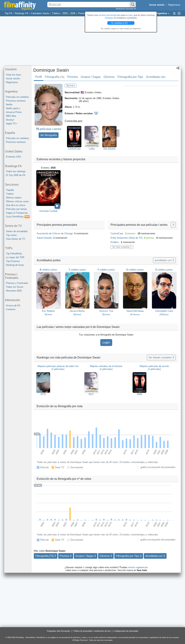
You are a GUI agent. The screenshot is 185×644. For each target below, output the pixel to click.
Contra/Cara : (133, 233)
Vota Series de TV (15, 239)
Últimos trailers (14, 197)
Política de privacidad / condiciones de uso (92, 631)
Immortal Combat (48, 211)
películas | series (48, 129)
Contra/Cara (74, 148)
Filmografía (54, 76)
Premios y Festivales (17, 283)
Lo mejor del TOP (15, 257)
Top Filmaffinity (14, 253)
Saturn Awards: (52, 237)
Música (165, 314)
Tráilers (56, 13)
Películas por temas (16, 209)
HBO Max (11, 116)
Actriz (72, 85)
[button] (178, 68)
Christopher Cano (164, 311)
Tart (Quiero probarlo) (109, 148)
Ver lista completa (121, 247)
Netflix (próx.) (13, 108)
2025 (65, 13)
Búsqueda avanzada (125, 9)
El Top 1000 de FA (15, 175)
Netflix (9, 104)
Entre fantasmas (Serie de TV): (142, 237)
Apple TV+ (11, 123)
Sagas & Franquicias (17, 212)
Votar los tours (13, 74)
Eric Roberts (48, 311)
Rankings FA (21, 13)
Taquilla (10, 190)
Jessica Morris (77, 311)
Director (136, 314)
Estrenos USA (13, 156)
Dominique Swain (51, 70)
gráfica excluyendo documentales (158, 467)
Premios (82, 13)
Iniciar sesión (13, 78)
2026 (72, 13)
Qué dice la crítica (15, 205)
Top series (11, 235)
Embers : (123, 242)
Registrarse (174, 4)
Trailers (10, 193)
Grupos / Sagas (91, 76)
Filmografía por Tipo (130, 76)
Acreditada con (155, 76)
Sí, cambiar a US (119, 23)
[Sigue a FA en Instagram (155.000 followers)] (179, 13)
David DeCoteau (135, 311)
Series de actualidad (16, 231)
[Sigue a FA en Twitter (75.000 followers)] (174, 13)
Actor (49, 314)
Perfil (38, 76)
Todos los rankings (16, 171)
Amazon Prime (13, 112)
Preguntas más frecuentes (58, 631)
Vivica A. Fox (106, 311)
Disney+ (10, 119)
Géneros (109, 76)
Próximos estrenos (16, 100)
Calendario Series (40, 13)
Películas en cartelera (17, 97)
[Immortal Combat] (48, 188)
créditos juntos (48, 269)
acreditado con (163, 260)
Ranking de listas (15, 265)
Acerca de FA (13, 305)
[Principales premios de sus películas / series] (173, 225)
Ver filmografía (48, 135)
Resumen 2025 (14, 290)
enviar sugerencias (138, 567)
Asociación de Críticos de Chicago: (62, 233)
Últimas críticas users (17, 201)
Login (106, 342)
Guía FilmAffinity (17, 216)
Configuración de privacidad (126, 631)
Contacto (10, 309)
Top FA (8, 13)
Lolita (91, 148)
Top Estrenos (13, 261)
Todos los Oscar (14, 287)
